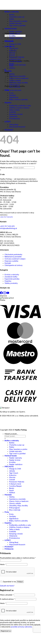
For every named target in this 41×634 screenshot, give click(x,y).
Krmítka (12, 36)
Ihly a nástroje (14, 87)
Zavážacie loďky (11, 277)
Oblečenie (13, 116)
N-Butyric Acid (15, 59)
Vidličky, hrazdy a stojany (19, 108)
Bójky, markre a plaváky (18, 99)
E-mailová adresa (7, 599)
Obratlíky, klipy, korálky (18, 83)
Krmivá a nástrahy (12, 274)
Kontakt (8, 263)
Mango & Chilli (15, 44)
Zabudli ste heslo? (7, 586)
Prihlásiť (20, 582)
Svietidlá (12, 112)
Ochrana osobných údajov (15, 259)
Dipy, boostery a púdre (18, 449)
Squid (11, 66)
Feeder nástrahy (15, 31)
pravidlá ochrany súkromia (21, 627)
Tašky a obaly (14, 110)
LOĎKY (8, 122)
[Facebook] (1, 294)
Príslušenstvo (14, 119)
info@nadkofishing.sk (8, 228)
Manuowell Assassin (17, 127)
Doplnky (8, 103)
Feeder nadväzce (15, 38)
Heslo (3, 564)
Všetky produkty (11, 283)
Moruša (12, 477)
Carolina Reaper (15, 61)
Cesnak (12, 480)
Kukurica (12, 475)
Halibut (12, 68)
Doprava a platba (11, 261)
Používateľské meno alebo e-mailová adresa (18, 558)
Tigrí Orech (13, 473)
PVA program (14, 85)
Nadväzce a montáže (17, 76)
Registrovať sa (6, 631)
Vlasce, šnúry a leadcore (18, 78)
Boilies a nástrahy (12, 441)
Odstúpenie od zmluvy (13, 265)
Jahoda (12, 46)
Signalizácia (13, 97)
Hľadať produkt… (7, 168)
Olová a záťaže (15, 80)
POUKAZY (9, 130)
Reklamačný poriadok (13, 257)
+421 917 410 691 (6, 217)
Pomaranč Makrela (16, 482)
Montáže (8, 71)
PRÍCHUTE (9, 41)
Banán (11, 64)
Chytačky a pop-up (16, 17)
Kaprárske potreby (12, 279)
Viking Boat (13, 125)
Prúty (7, 90)
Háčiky (12, 497)
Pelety (11, 447)
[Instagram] (4, 294)
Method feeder (11, 29)
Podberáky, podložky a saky (20, 106)
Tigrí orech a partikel (17, 25)
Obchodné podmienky (13, 254)
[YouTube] (7, 294)
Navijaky (12, 95)
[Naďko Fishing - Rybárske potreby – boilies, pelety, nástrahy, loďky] (9, 15)
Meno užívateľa (6, 595)
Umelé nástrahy (15, 451)
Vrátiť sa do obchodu (17, 65)
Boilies (11, 443)
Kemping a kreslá (16, 114)
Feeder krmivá (14, 34)
